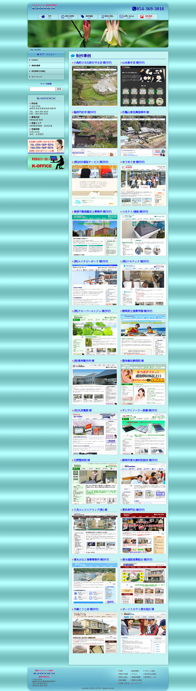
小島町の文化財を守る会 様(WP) (92, 62)
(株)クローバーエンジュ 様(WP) (92, 311)
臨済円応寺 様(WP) (85, 112)
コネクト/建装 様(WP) (135, 211)
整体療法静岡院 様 (133, 360)
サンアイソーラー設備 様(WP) (139, 410)
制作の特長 (69, 17)
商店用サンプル (150, 677)
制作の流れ (109, 17)
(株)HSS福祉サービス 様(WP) (91, 162)
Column (35, 60)
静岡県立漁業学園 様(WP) (137, 311)
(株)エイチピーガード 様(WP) (91, 261)
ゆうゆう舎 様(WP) (133, 162)
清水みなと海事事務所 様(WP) (91, 559)
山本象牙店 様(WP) (133, 62)
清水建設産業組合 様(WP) (137, 559)
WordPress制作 (150, 674)
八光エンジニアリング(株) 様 (90, 509)
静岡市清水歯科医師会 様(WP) (139, 460)
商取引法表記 (137, 680)
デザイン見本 (149, 671)
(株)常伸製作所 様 (84, 360)
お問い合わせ (129, 17)
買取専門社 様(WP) (133, 509)
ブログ (134, 674)
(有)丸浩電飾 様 (83, 410)
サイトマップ (37, 77)
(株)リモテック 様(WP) (135, 261)
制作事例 (148, 17)
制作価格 (89, 17)
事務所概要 (36, 66)
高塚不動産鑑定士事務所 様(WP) (92, 211)
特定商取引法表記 (38, 71)
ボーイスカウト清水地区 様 (138, 609)
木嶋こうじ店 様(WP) (86, 609)
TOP (49, 17)
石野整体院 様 (82, 460)
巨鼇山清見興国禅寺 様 (135, 112)
